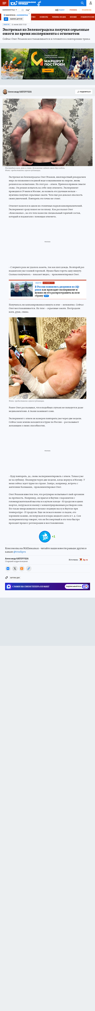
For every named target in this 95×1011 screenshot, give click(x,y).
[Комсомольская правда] (23, 3)
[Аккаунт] (90, 3)
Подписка (86, 10)
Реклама (73, 10)
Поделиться (85, 92)
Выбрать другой (16, 19)
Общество (6, 24)
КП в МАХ (73, 17)
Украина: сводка (59, 17)
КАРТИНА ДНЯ (15, 578)
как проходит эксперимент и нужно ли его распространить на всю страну (57, 291)
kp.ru (85, 559)
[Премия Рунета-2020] (38, 3)
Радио (62, 10)
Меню (4, 3)
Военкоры (44, 17)
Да (6, 19)
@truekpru (19, 552)
